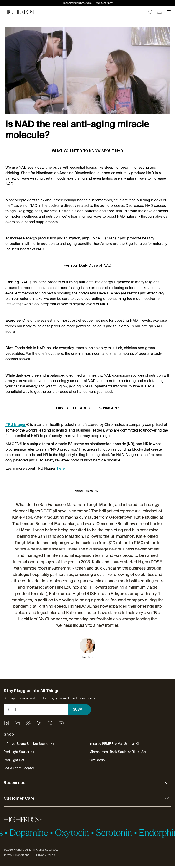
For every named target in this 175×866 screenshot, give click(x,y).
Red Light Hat (14, 760)
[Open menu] (168, 12)
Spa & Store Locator (19, 768)
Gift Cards (97, 760)
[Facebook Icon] (6, 723)
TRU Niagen (15, 425)
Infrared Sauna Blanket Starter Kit (29, 744)
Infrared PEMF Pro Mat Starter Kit (114, 744)
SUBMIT (79, 709)
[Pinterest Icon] (28, 723)
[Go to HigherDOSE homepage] (20, 12)
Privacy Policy (45, 855)
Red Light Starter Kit (19, 752)
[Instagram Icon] (17, 723)
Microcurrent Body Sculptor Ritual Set (117, 752)
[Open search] (150, 12)
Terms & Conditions (16, 855)
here (61, 469)
